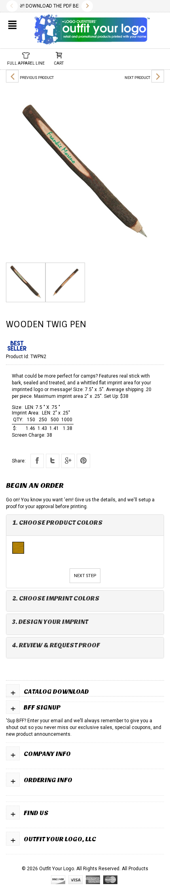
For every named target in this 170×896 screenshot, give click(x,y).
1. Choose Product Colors (57, 522)
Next (87, 6)
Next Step (85, 575)
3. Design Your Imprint (50, 621)
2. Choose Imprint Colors (56, 598)
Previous (12, 6)
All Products (135, 868)
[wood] (18, 548)
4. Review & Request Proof (56, 645)
